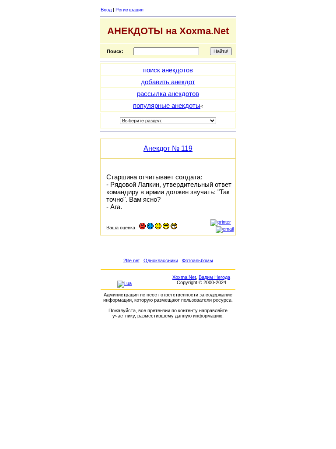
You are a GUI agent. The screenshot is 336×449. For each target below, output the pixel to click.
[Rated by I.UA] (124, 283)
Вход (106, 9)
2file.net (131, 260)
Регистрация (130, 9)
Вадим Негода (214, 277)
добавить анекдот (168, 82)
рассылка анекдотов (168, 93)
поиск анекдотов (168, 70)
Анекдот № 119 (168, 148)
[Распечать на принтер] (220, 221)
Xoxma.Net (184, 277)
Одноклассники (161, 260)
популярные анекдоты (166, 105)
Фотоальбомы (197, 260)
